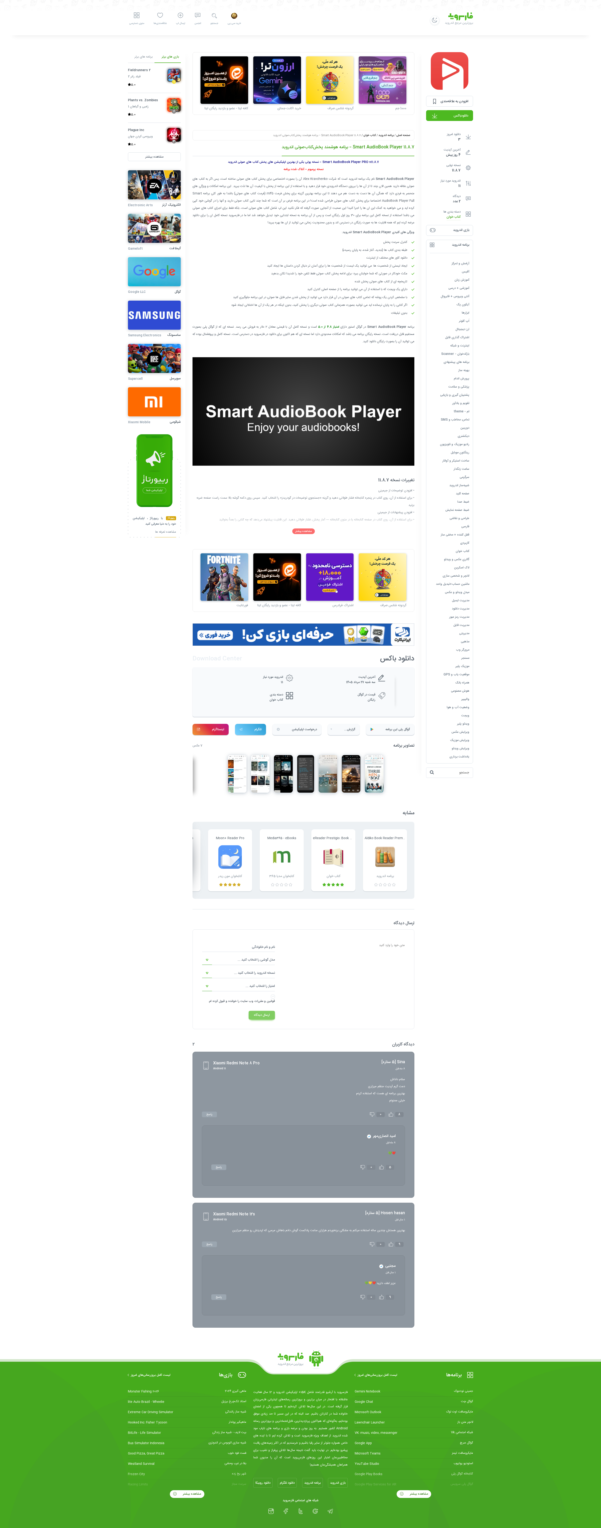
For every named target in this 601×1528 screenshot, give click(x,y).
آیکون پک (462, 304)
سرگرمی (464, 477)
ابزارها (465, 312)
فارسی (465, 526)
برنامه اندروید (386, 135)
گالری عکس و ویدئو (456, 559)
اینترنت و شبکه (459, 345)
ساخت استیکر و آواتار (455, 460)
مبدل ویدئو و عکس (457, 592)
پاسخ (209, 1114)
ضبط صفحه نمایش (457, 509)
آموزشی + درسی (458, 288)
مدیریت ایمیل (460, 600)
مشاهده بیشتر (303, 531)
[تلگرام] (330, 1511)
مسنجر (465, 657)
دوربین (464, 427)
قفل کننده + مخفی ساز (455, 534)
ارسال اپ (180, 23)
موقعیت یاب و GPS (456, 674)
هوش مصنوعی (460, 690)
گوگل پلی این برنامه (397, 729)
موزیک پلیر (462, 666)
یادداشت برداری (459, 756)
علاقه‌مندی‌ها (160, 23)
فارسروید (259, 334)
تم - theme (461, 411)
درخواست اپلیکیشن (304, 729)
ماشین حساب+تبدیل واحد (452, 583)
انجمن (197, 23)
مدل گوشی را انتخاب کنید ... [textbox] (256, 960)
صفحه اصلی (403, 135)
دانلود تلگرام (287, 1482)
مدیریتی (464, 633)
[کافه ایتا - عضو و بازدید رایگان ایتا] (224, 80)
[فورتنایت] (224, 577)
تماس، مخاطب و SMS (455, 419)
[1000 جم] (382, 80)
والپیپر (465, 699)
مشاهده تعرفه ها (165, 532)
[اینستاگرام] (271, 1511)
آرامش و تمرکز (460, 263)
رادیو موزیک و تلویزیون (454, 444)
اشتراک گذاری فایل (457, 337)
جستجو (214, 23)
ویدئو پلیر (463, 723)
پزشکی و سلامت (458, 386)
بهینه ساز (463, 370)
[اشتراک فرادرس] (330, 577)
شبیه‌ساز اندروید (459, 485)
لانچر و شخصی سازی (456, 575)
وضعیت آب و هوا (458, 707)
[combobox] (238, 960)
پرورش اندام (461, 378)
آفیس (465, 271)
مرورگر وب (462, 649)
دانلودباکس (461, 116)
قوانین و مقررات (264, 1001)
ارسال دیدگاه (262, 1015)
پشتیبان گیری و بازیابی (454, 394)
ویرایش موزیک (459, 740)
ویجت (465, 715)
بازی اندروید (338, 1482)
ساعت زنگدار (461, 468)
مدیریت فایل (461, 625)
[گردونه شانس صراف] (330, 80)
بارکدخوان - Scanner (455, 353)
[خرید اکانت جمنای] (277, 80)
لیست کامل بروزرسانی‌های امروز (377, 1375)
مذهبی (465, 641)
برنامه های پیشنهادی (456, 362)
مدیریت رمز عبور (459, 616)
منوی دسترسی (136, 23)
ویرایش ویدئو (460, 748)
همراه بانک (462, 682)
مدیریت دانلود (460, 608)
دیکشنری (463, 435)
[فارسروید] (300, 1359)
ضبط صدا (463, 501)
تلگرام (258, 729)
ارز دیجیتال (462, 329)
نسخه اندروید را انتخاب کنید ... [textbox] (254, 973)
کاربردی (464, 542)
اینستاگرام (218, 729)
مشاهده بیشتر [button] (154, 156)
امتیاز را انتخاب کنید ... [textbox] (260, 986)
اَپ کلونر (464, 320)
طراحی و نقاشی (459, 518)
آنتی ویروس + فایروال (455, 296)
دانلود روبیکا (262, 1482)
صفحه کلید (462, 493)
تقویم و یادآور (460, 403)
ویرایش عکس (460, 731)
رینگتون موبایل (460, 452)
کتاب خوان (454, 217)
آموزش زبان (462, 279)
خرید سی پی (234, 23)
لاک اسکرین (461, 567)
